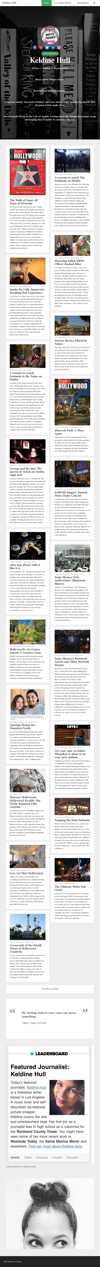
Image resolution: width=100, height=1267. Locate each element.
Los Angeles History (63, 3)
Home (46, 3)
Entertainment (83, 3)
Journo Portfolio (16, 1262)
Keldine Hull (9, 3)
